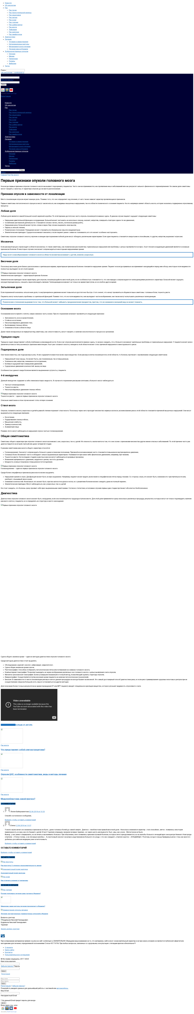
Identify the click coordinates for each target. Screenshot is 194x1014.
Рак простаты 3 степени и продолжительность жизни (21, 865)
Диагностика (10, 37)
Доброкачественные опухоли (16, 51)
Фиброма (12, 64)
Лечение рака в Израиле (18, 49)
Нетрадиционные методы (19, 44)
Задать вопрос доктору (10, 929)
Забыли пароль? (7, 80)
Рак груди (13, 10)
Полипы (12, 61)
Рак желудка (14, 32)
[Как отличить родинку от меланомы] (5, 877)
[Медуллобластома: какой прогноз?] (12, 792)
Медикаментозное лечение (19, 47)
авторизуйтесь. (63, 988)
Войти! (4, 85)
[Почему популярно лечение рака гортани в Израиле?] (6, 890)
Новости (8, 3)
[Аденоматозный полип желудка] (14, 869)
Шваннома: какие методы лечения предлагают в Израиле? (23, 906)
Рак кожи (12, 20)
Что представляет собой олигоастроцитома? (23, 750)
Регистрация (6, 96)
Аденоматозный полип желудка (13, 873)
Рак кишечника (15, 15)
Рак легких (13, 17)
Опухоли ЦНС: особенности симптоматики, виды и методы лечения (33, 774)
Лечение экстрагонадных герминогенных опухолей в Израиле (24, 914)
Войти (3, 172)
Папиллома (13, 59)
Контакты (9, 952)
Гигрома (12, 54)
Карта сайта (9, 950)
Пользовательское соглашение (17, 955)
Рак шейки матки (15, 25)
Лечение (8, 39)
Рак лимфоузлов (15, 34)
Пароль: (17, 80)
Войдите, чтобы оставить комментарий (20, 820)
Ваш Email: (5, 991)
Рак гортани (13, 22)
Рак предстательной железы (20, 13)
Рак (6, 8)
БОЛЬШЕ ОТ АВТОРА (23, 725)
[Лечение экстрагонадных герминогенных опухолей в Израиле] (14, 910)
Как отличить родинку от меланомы (14, 880)
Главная (4, 175)
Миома (11, 56)
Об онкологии (10, 5)
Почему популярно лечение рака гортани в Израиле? (21, 893)
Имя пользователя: (8, 75)
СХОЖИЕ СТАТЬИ (8, 725)
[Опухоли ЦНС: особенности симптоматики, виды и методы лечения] (12, 768)
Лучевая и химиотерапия (18, 42)
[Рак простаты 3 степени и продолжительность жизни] (7, 862)
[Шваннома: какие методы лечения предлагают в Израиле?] (6, 903)
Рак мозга (13, 27)
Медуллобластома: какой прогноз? (18, 799)
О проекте (9, 947)
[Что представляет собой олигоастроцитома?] (12, 743)
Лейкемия (13, 30)
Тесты (7, 66)
